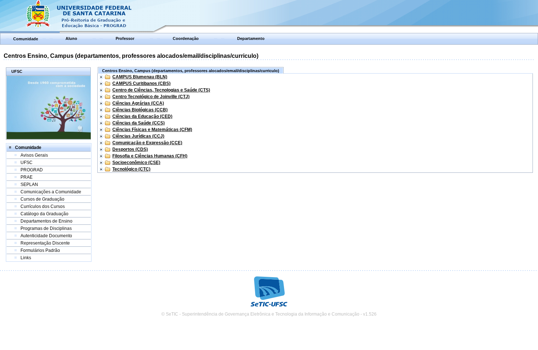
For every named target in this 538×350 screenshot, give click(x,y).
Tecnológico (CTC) (131, 169)
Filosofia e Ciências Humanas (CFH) (149, 156)
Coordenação (186, 38)
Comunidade (25, 39)
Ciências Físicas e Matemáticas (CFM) (152, 129)
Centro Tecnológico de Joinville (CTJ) (151, 96)
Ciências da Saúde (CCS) (138, 123)
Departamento (251, 38)
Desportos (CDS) (130, 149)
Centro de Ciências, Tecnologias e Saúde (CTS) (161, 90)
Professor (125, 38)
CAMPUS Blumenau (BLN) (139, 76)
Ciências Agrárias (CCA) (138, 103)
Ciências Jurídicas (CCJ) (138, 136)
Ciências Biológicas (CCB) (140, 109)
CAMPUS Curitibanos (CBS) (141, 83)
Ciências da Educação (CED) (142, 116)
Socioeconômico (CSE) (136, 162)
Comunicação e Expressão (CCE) (147, 142)
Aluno (71, 38)
